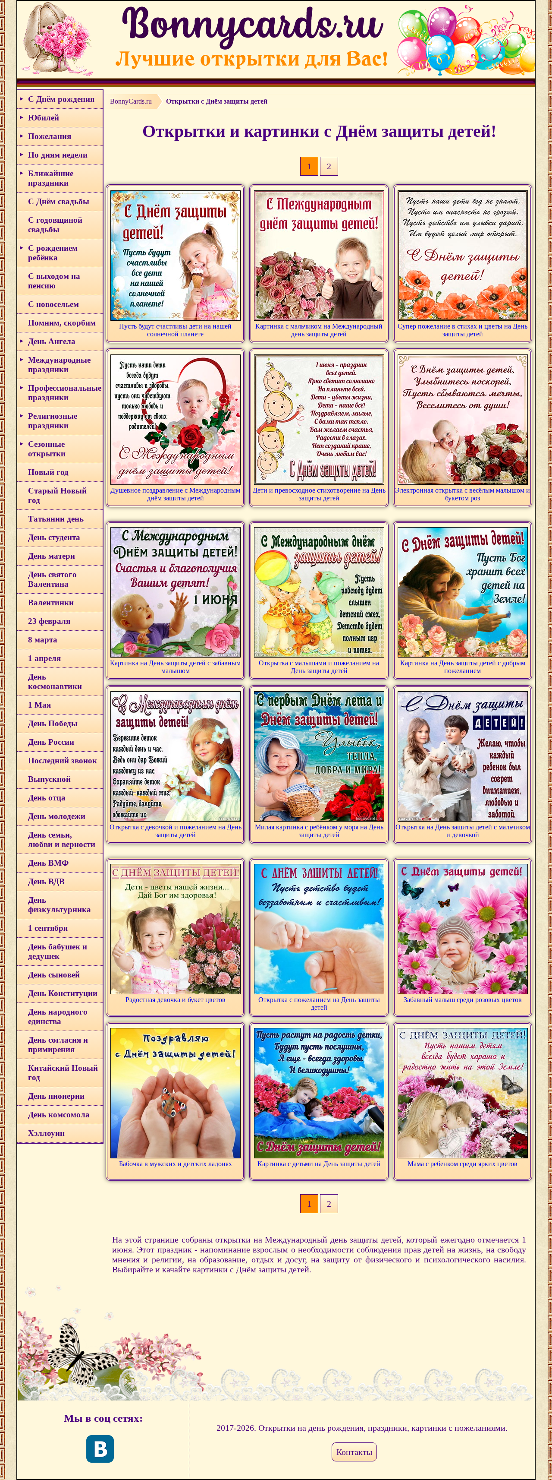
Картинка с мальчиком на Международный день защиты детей (319, 330)
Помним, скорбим (62, 322)
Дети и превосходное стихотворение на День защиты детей (319, 494)
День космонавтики (55, 681)
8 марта (42, 639)
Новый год (48, 472)
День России (51, 741)
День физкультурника (59, 904)
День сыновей (54, 974)
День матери (51, 555)
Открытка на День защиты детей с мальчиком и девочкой (462, 830)
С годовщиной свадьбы (55, 224)
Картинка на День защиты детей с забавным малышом (175, 666)
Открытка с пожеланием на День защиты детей (319, 1003)
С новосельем (53, 304)
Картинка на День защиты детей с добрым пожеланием (462, 666)
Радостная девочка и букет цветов (175, 999)
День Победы (53, 723)
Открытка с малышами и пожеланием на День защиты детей (319, 666)
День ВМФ (48, 862)
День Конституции (62, 993)
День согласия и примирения (58, 1044)
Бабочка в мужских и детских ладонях (175, 1163)
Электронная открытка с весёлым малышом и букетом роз (462, 494)
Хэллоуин (46, 1133)
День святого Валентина (52, 579)
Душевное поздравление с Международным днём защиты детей (175, 494)
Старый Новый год (57, 495)
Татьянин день (56, 518)
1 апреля (44, 658)
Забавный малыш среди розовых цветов (463, 999)
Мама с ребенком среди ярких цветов (463, 1163)
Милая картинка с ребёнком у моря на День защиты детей (319, 830)
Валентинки (51, 602)
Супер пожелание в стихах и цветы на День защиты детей (462, 330)
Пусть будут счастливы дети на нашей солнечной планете (175, 330)
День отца (47, 797)
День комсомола (59, 1114)
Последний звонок (62, 760)
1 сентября (48, 928)
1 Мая (39, 704)
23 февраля (49, 621)
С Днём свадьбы (58, 201)
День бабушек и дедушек (57, 951)
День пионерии (56, 1096)
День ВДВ (46, 881)
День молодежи (56, 816)
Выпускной (49, 779)
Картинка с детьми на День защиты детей (318, 1163)
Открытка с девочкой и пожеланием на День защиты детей (176, 830)
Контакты (354, 1452)
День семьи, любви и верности (61, 839)
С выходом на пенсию (54, 281)
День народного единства (58, 1016)
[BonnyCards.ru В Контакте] (100, 1449)
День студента (54, 537)
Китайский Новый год (63, 1072)
